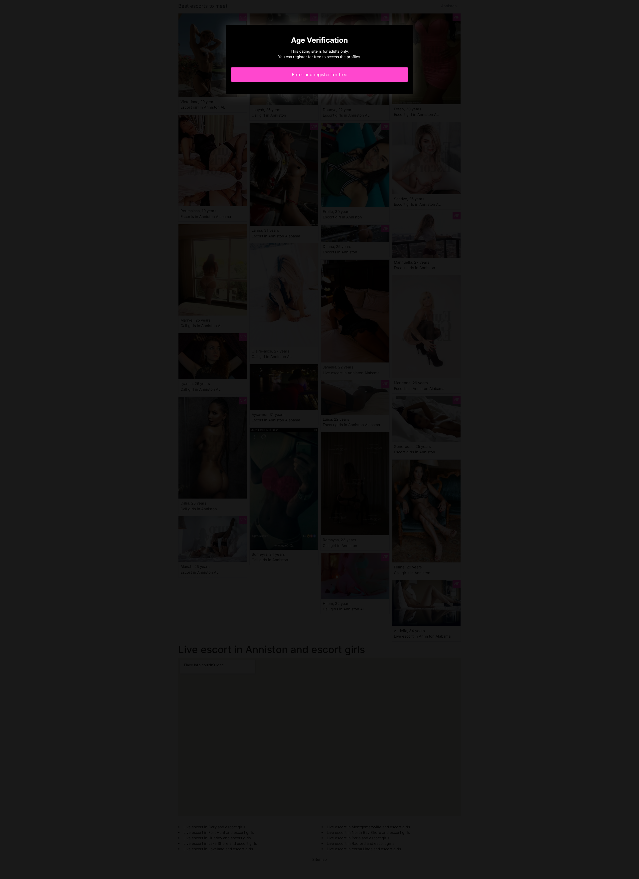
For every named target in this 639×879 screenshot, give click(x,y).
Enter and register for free (319, 74)
